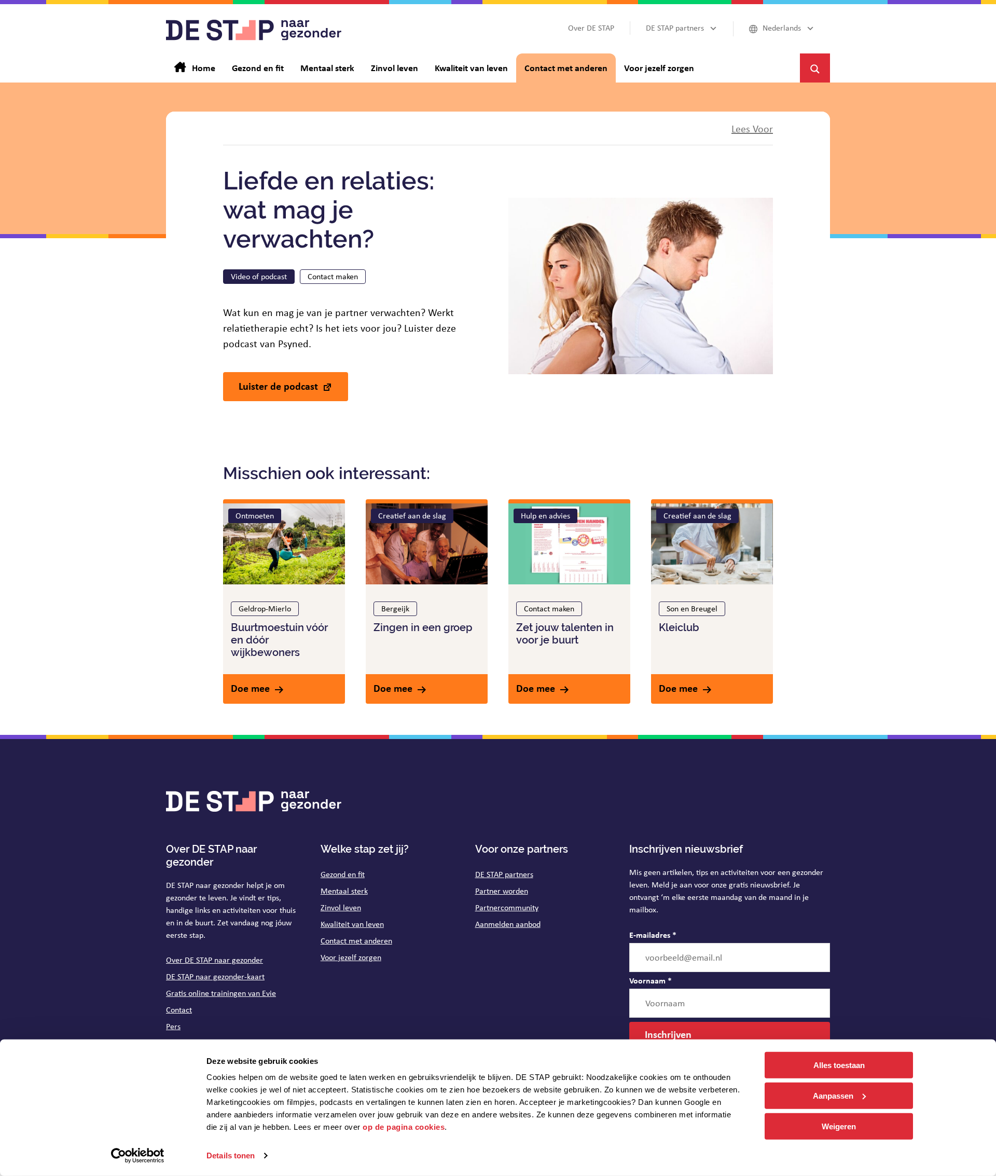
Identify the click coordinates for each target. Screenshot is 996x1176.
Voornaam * (650, 980)
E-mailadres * (652, 934)
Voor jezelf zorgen (351, 957)
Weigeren (839, 1126)
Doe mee (250, 688)
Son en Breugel (692, 608)
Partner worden (501, 890)
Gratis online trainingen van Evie (221, 993)
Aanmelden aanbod (508, 924)
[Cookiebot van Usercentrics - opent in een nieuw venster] (137, 1156)
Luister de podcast (278, 386)
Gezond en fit (343, 874)
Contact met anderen (356, 940)
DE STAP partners (504, 874)
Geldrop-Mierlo (265, 608)
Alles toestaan (839, 1065)
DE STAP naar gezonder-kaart (215, 976)
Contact (179, 1009)
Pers (173, 1026)
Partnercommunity (506, 907)
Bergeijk (395, 608)
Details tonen (230, 1155)
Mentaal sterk (344, 890)
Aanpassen (833, 1095)
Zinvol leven (341, 907)
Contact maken (333, 276)
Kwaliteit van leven (352, 924)
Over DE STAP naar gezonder (214, 959)
